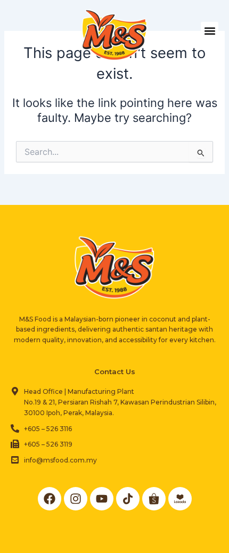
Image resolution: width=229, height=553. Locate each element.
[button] (209, 30)
